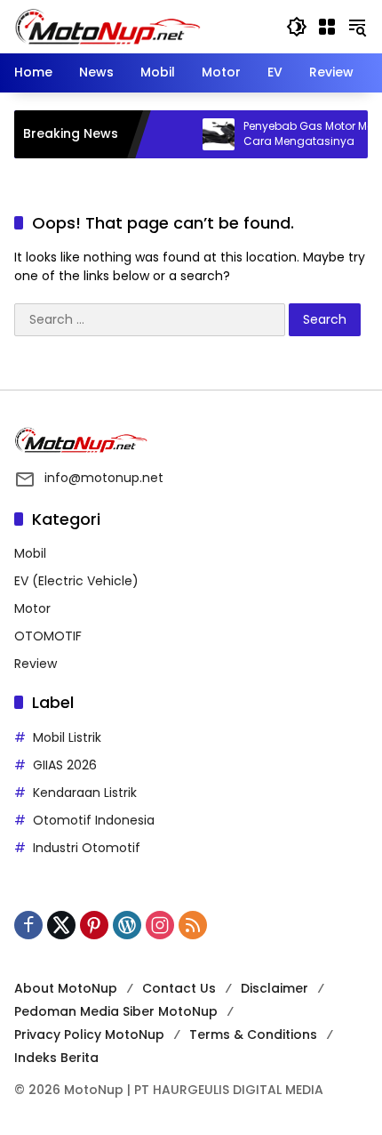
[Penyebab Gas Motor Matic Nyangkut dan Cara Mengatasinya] (208, 134)
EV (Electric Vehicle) (76, 581)
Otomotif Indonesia (94, 820)
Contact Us (179, 988)
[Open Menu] (327, 26)
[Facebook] (28, 925)
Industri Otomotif (86, 848)
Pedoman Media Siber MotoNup (116, 1011)
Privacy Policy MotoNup (89, 1034)
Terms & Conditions (253, 1034)
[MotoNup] (107, 26)
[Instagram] (160, 925)
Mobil (30, 553)
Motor (32, 608)
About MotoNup (65, 988)
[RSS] (193, 925)
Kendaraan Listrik (85, 792)
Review (35, 663)
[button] (296, 26)
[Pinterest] (94, 925)
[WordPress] (127, 925)
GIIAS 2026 (65, 765)
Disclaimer (274, 988)
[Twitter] (61, 925)
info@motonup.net (103, 478)
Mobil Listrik (67, 737)
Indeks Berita (56, 1058)
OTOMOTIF (48, 636)
